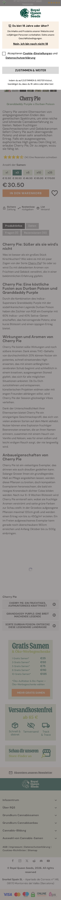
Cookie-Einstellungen (37, 53)
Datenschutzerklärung (21, 58)
